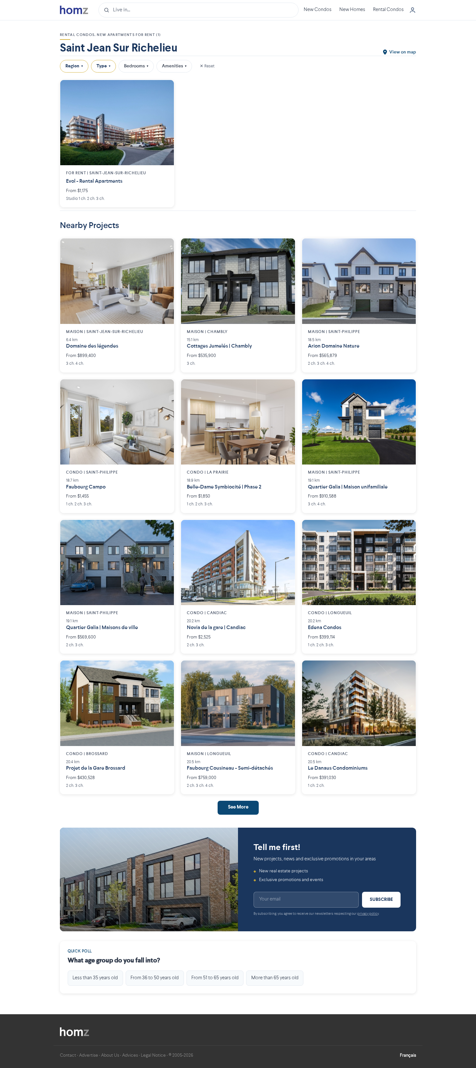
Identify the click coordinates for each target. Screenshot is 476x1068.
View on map (402, 52)
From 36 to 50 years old (154, 978)
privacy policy (368, 914)
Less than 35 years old (95, 978)
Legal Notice (153, 1055)
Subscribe (381, 899)
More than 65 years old (275, 978)
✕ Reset (207, 66)
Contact (68, 1055)
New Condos (318, 9)
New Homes (352, 9)
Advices (130, 1055)
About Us (110, 1055)
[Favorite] (164, 90)
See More (238, 807)
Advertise (88, 1055)
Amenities (174, 66)
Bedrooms (136, 66)
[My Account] (412, 10)
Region (74, 66)
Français (408, 1055)
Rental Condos (388, 9)
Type (103, 66)
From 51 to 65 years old (215, 978)
